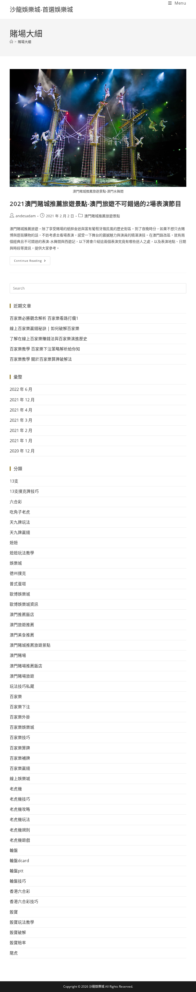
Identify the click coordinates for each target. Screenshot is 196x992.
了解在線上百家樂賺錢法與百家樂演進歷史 (48, 338)
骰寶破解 (18, 932)
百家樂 (16, 696)
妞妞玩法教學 (22, 553)
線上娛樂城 (20, 778)
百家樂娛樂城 (22, 727)
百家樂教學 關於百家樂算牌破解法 (41, 359)
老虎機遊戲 (20, 840)
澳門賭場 (18, 655)
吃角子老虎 (20, 512)
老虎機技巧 (20, 799)
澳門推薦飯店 (22, 614)
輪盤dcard (19, 860)
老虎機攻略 (20, 809)
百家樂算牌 (20, 748)
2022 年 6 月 (21, 389)
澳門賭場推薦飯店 (26, 666)
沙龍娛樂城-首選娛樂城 (41, 9)
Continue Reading (32, 259)
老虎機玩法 (20, 819)
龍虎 (14, 953)
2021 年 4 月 (21, 410)
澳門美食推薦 (22, 635)
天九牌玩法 (20, 522)
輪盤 (14, 850)
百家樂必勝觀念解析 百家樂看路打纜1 (44, 318)
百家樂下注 (20, 707)
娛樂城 (16, 563)
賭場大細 (24, 41)
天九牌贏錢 (20, 532)
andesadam (26, 215)
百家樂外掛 (20, 717)
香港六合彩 (20, 891)
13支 (14, 481)
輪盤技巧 (18, 881)
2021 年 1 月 (21, 440)
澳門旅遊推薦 (22, 625)
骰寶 (14, 912)
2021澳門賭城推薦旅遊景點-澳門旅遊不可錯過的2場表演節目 (95, 203)
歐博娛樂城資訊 (24, 604)
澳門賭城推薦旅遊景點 (102, 215)
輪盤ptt (16, 871)
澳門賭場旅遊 (22, 676)
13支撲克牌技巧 (24, 491)
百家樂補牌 (20, 758)
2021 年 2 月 (21, 430)
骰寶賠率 (18, 942)
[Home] (11, 41)
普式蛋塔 (18, 584)
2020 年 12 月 (22, 451)
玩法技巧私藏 (22, 686)
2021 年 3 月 (21, 420)
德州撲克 (18, 573)
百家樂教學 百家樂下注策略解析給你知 (45, 349)
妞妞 (14, 542)
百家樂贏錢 (20, 768)
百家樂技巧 (20, 737)
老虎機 (16, 789)
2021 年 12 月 (22, 400)
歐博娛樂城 (20, 594)
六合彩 (16, 502)
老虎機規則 (20, 830)
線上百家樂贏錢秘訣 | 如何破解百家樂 (44, 328)
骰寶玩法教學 (22, 922)
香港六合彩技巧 (24, 901)
